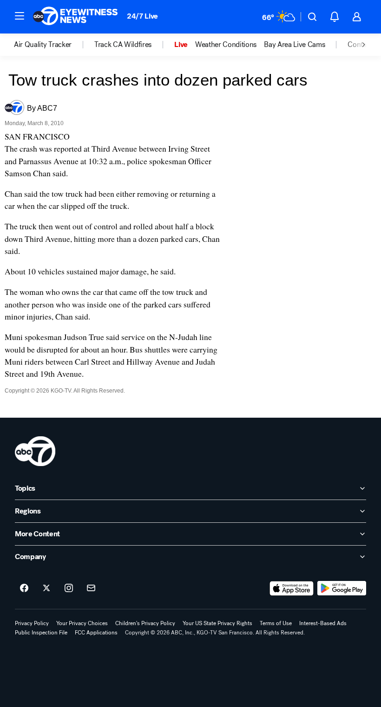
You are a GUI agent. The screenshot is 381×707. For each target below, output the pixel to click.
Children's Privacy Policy (145, 623)
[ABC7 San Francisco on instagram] (68, 588)
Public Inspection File (41, 632)
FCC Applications (96, 632)
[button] (19, 16)
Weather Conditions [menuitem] (225, 44)
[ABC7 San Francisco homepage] (75, 17)
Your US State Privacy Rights (217, 623)
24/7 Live (142, 16)
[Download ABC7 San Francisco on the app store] (291, 588)
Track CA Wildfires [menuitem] (122, 44)
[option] (54, 44)
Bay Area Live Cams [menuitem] (294, 44)
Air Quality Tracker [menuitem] (43, 44)
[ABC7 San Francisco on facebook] (24, 588)
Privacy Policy (32, 623)
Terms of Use (276, 623)
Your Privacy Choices (82, 623)
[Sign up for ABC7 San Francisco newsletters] (91, 588)
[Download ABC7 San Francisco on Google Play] (341, 588)
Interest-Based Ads (323, 623)
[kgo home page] (35, 451)
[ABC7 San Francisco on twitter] (46, 588)
